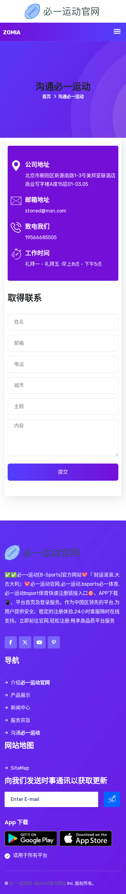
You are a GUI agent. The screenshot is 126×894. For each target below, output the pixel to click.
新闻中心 (20, 708)
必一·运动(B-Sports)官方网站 (37, 883)
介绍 (30, 683)
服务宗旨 (20, 720)
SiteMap (20, 768)
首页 (47, 96)
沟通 (25, 733)
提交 (63, 472)
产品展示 (20, 695)
